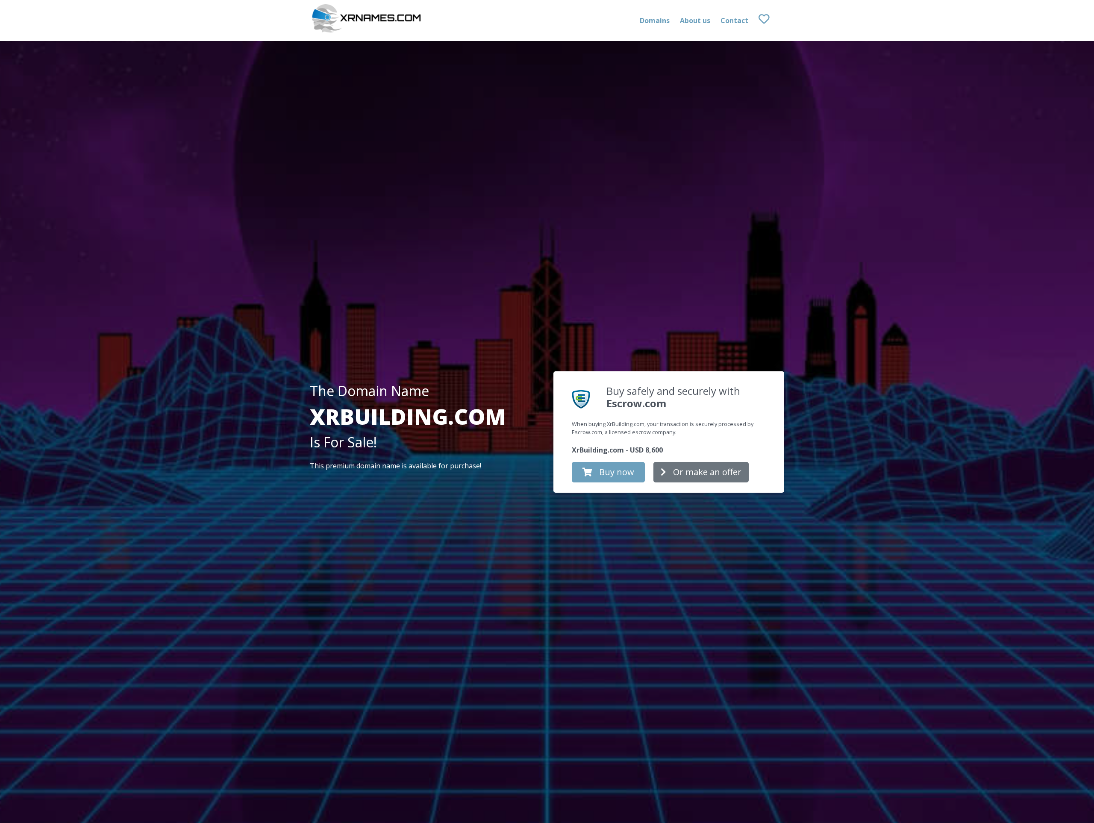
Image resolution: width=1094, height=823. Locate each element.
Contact (734, 20)
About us (695, 20)
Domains (655, 20)
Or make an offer (707, 472)
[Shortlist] (771, 20)
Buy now (616, 472)
